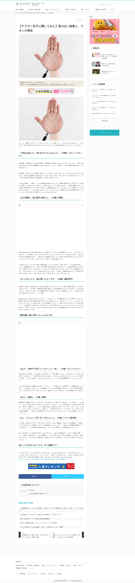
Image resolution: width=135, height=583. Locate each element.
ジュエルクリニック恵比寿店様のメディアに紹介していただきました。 (104, 96)
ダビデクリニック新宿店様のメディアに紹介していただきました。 (104, 108)
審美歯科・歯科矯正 (100, 9)
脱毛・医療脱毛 (20, 9)
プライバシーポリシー (33, 573)
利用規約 (59, 573)
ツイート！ (68, 476)
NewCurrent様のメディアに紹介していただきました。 (104, 114)
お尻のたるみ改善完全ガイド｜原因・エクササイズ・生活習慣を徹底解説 (109, 56)
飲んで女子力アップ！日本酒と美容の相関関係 (35, 519)
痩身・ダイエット (86, 9)
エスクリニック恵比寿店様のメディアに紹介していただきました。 (104, 102)
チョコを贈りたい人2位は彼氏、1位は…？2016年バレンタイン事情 (42, 527)
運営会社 (43, 573)
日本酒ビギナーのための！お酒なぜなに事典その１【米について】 (41, 514)
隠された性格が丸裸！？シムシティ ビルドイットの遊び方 (39, 523)
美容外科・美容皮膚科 (35, 9)
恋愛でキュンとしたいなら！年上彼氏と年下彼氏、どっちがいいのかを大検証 (66, 535)
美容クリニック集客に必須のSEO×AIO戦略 (108, 64)
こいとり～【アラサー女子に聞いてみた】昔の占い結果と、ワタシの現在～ (42, 459)
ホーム (17, 13)
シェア (35, 476)
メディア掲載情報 (20, 573)
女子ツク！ (66, 581)
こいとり (31, 490)
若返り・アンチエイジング (52, 9)
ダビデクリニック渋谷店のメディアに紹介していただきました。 (104, 90)
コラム (113, 9)
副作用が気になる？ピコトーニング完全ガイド (109, 72)
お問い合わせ (51, 573)
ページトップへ (105, 132)
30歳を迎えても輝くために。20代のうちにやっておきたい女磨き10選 (35, 535)
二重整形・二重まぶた (70, 9)
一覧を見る (104, 120)
